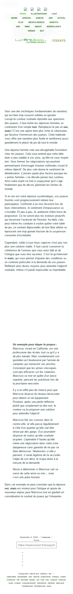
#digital (32, 580)
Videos (40, 18)
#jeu (47, 580)
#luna (11, 583)
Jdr (49, 574)
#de (18, 580)
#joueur (53, 580)
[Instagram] (45, 8)
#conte (63, 577)
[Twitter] (59, 8)
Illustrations (39, 14)
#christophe (46, 577)
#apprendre (22, 577)
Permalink (46, 537)
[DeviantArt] (32, 8)
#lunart (17, 583)
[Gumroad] (25, 8)
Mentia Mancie (36, 22)
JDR (50, 18)
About (38, 26)
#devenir (24, 580)
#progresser (27, 586)
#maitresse (41, 583)
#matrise (51, 583)
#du (37, 580)
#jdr (42, 580)
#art (30, 577)
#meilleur (60, 583)
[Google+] (63, 8)
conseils (43, 574)
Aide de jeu (34, 574)
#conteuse (11, 580)
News (23, 14)
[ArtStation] (39, 8)
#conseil (55, 577)
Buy (42, 31)
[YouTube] (52, 8)
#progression (39, 586)
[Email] (14, 8)
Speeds (26, 18)
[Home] (31, 40)
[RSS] (19, 8)
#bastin (36, 577)
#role (49, 586)
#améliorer (11, 577)
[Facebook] (56, 8)
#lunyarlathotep (29, 583)
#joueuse (62, 580)
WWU (27, 26)
